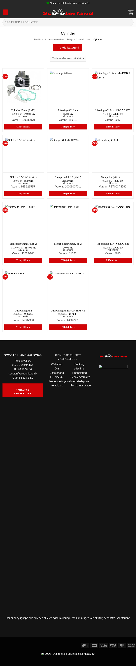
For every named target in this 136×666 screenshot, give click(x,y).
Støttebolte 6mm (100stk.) (23, 243)
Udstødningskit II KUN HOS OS (68, 310)
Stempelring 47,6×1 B (112, 177)
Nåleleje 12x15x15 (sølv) (23, 177)
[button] (5, 12)
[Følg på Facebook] (3, 645)
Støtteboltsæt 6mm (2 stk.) (68, 243)
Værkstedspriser (80, 381)
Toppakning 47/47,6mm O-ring (112, 243)
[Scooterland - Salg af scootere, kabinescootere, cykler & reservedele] (68, 12)
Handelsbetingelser (59, 381)
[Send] (129, 22)
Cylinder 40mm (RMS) (23, 110)
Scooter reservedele (54, 39)
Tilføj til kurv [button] (23, 127)
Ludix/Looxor (84, 39)
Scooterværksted (80, 377)
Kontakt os (56, 385)
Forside (37, 39)
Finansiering (79, 372)
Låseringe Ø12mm (68, 110)
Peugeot (71, 39)
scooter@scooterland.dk (22, 373)
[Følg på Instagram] (9, 645)
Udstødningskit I (23, 310)
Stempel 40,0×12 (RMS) (68, 177)
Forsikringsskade (80, 385)
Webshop (56, 364)
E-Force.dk (56, 377)
